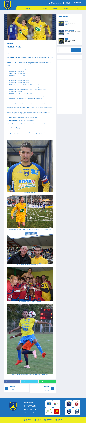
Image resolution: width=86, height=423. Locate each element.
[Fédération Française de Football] (69, 404)
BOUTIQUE (65, 8)
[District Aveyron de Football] (69, 411)
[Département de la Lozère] (49, 411)
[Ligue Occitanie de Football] (76, 404)
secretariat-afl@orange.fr (56, 3)
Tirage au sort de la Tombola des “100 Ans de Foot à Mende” (40, 389)
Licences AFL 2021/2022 (16, 388)
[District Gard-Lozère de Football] (76, 411)
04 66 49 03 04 (68, 3)
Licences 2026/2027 (70, 23)
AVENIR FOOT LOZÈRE (8, 413)
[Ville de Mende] (49, 404)
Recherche (76, 50)
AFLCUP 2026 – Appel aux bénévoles (71, 41)
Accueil (28, 8)
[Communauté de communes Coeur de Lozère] (56, 404)
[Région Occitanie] (56, 411)
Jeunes (55, 8)
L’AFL (35, 8)
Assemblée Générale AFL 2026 (73, 31)
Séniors (45, 8)
